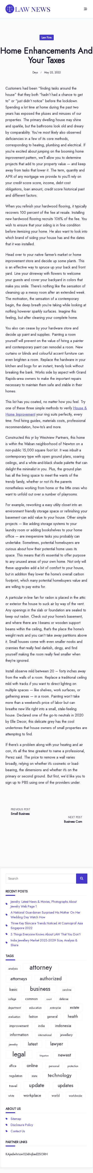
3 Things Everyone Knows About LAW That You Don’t (45, 934)
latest (32, 1044)
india (41, 1026)
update (36, 1085)
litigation (44, 1055)
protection (72, 1066)
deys (35, 72)
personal (54, 1066)
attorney (41, 967)
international (45, 1035)
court (49, 999)
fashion (33, 1016)
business (40, 989)
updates (65, 1085)
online (32, 1065)
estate (74, 1007)
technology (60, 1075)
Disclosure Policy (22, 1125)
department (14, 1008)
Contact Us (18, 1131)
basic (13, 989)
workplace (32, 1095)
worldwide (75, 1096)
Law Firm (47, 38)
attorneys (18, 978)
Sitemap (16, 1119)
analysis (13, 969)
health (73, 1016)
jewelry (13, 1044)
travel (13, 1085)
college (12, 999)
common (31, 998)
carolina (67, 990)
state (34, 1076)
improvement (18, 1025)
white (11, 1096)
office (12, 1066)
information (19, 1034)
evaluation (14, 1017)
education (35, 1008)
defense (63, 999)
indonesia (63, 1026)
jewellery (66, 1034)
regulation (15, 1076)
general (52, 1016)
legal (19, 1054)
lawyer (56, 1043)
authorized (51, 978)
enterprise (55, 1008)
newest (64, 1055)
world (56, 1095)
